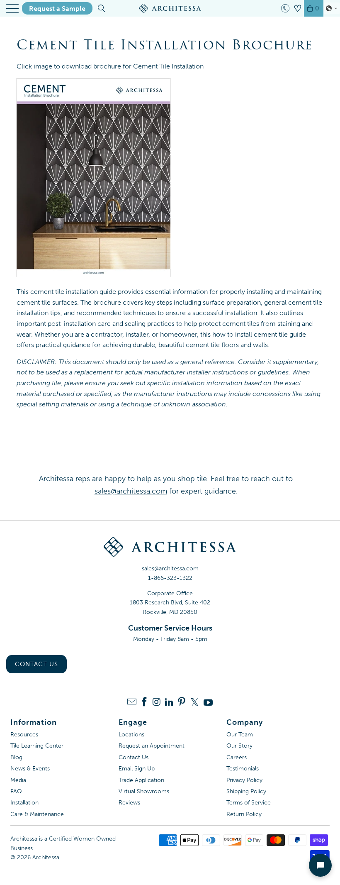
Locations (131, 734)
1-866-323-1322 (170, 578)
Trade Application (141, 780)
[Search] (101, 8)
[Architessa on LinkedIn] (169, 702)
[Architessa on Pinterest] (181, 702)
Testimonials (242, 768)
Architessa (45, 857)
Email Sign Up (137, 768)
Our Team (239, 734)
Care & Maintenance (37, 814)
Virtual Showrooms (144, 791)
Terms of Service (248, 802)
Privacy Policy (244, 780)
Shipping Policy (246, 791)
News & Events (30, 768)
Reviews (129, 802)
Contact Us (36, 664)
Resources (24, 734)
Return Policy (244, 814)
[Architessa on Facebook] (144, 702)
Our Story (239, 745)
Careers (236, 757)
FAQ (16, 791)
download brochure (91, 66)
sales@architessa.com (170, 568)
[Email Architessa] (131, 702)
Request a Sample (57, 8)
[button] (331, 8)
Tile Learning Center (36, 745)
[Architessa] (170, 8)
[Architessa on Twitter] (194, 702)
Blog (16, 757)
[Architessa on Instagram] (156, 702)
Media (18, 780)
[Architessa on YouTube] (208, 702)
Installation (24, 802)
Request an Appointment (152, 745)
